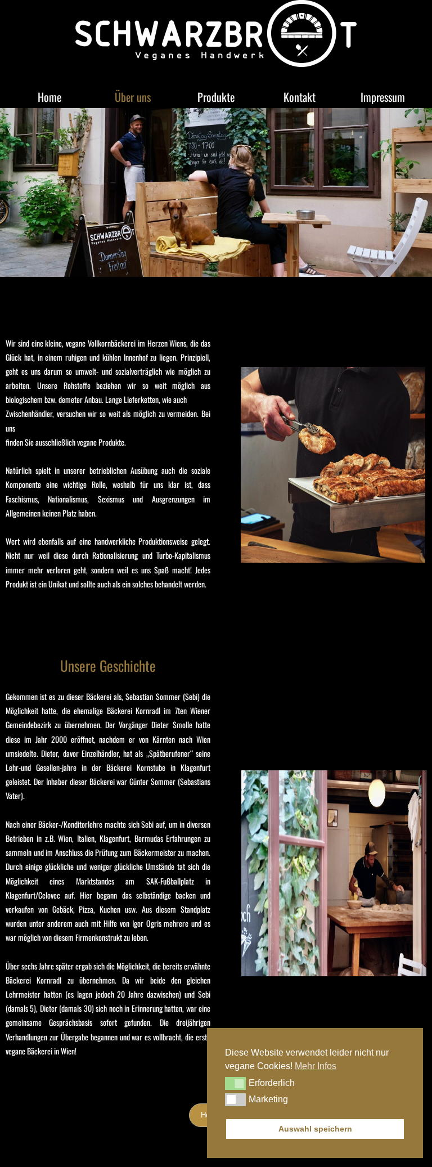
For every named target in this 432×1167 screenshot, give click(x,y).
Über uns (133, 96)
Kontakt (300, 96)
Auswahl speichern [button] (315, 1128)
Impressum (383, 96)
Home (49, 96)
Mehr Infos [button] (315, 1066)
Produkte (216, 96)
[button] (235, 1083)
